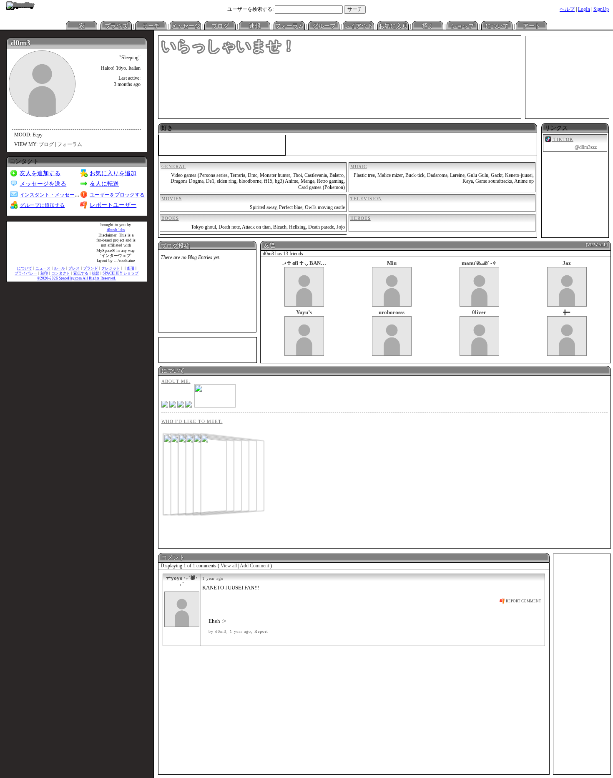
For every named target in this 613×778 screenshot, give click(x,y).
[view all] (597, 244)
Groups (323, 25)
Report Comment (523, 601)
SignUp (601, 9)
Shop (497, 25)
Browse (116, 25)
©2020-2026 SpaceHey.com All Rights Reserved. (76, 278)
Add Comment (254, 566)
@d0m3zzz (586, 147)
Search (355, 9)
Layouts (358, 25)
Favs (393, 25)
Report (261, 631)
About (531, 25)
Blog (220, 25)
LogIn (584, 9)
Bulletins (254, 25)
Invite (427, 25)
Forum (289, 25)
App (462, 25)
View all (229, 566)
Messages (185, 25)
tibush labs (116, 229)
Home (81, 25)
